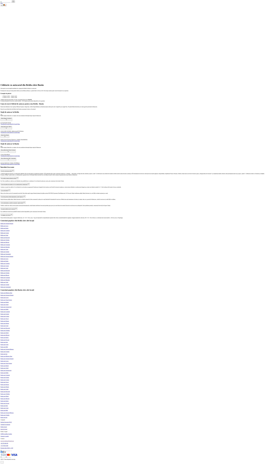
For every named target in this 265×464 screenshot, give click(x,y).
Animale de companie (5, 424)
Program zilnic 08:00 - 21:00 (7, 448)
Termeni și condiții (5, 436)
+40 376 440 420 (4, 443)
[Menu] (13, 2)
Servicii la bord (4, 429)
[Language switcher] (4, 5)
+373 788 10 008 (4, 445)
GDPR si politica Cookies (6, 434)
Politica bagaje (4, 426)
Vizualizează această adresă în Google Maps (10, 124)
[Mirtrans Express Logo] (6, 1)
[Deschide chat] (2, 462)
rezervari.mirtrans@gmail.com (7, 441)
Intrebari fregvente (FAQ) (6, 422)
